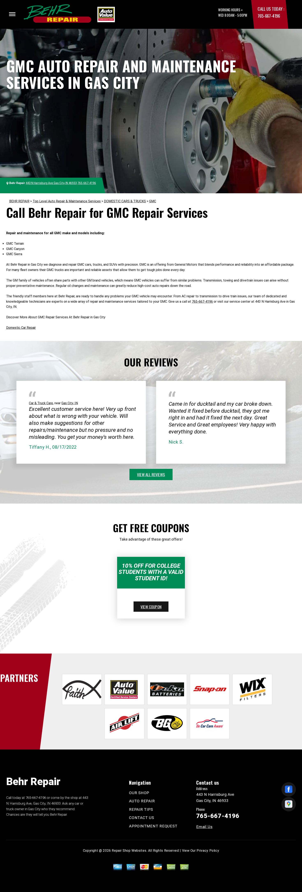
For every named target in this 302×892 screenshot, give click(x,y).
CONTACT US (141, 817)
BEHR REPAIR (19, 201)
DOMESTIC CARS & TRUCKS (125, 201)
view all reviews (151, 474)
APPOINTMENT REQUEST (153, 826)
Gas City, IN (69, 403)
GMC (152, 201)
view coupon (151, 606)
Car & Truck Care (41, 403)
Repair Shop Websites (129, 851)
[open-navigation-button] (12, 14)
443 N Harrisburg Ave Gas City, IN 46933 (51, 183)
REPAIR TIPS (141, 809)
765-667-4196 (269, 16)
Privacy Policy (208, 851)
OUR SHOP (139, 792)
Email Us (204, 827)
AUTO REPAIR (142, 801)
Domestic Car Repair (21, 328)
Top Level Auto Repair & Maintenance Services (67, 201)
